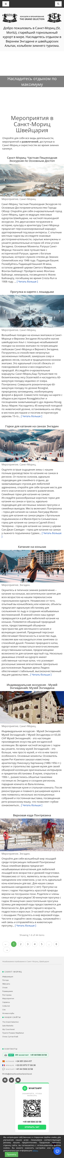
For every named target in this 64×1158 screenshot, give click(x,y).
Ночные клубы (8, 1013)
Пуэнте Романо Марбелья (13, 1033)
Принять (11, 1154)
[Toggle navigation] (58, 3)
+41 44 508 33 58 (24, 1069)
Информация (7, 977)
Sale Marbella (7, 1026)
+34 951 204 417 (23, 1061)
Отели (4, 987)
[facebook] (5, 1080)
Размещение (7, 991)
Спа (3, 1010)
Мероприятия (8, 998)
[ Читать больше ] (27, 281)
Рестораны (6, 995)
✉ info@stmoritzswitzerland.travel (17, 1074)
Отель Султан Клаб (10, 1037)
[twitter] (11, 1080)
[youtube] (18, 1080)
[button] (5, 180)
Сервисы (6, 1002)
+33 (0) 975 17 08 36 (25, 1065)
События (6, 1006)
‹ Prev (5, 944)
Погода (5, 980)
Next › (6, 950)
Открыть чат (32, 1127)
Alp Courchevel (8, 1029)
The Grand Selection (10, 1022)
